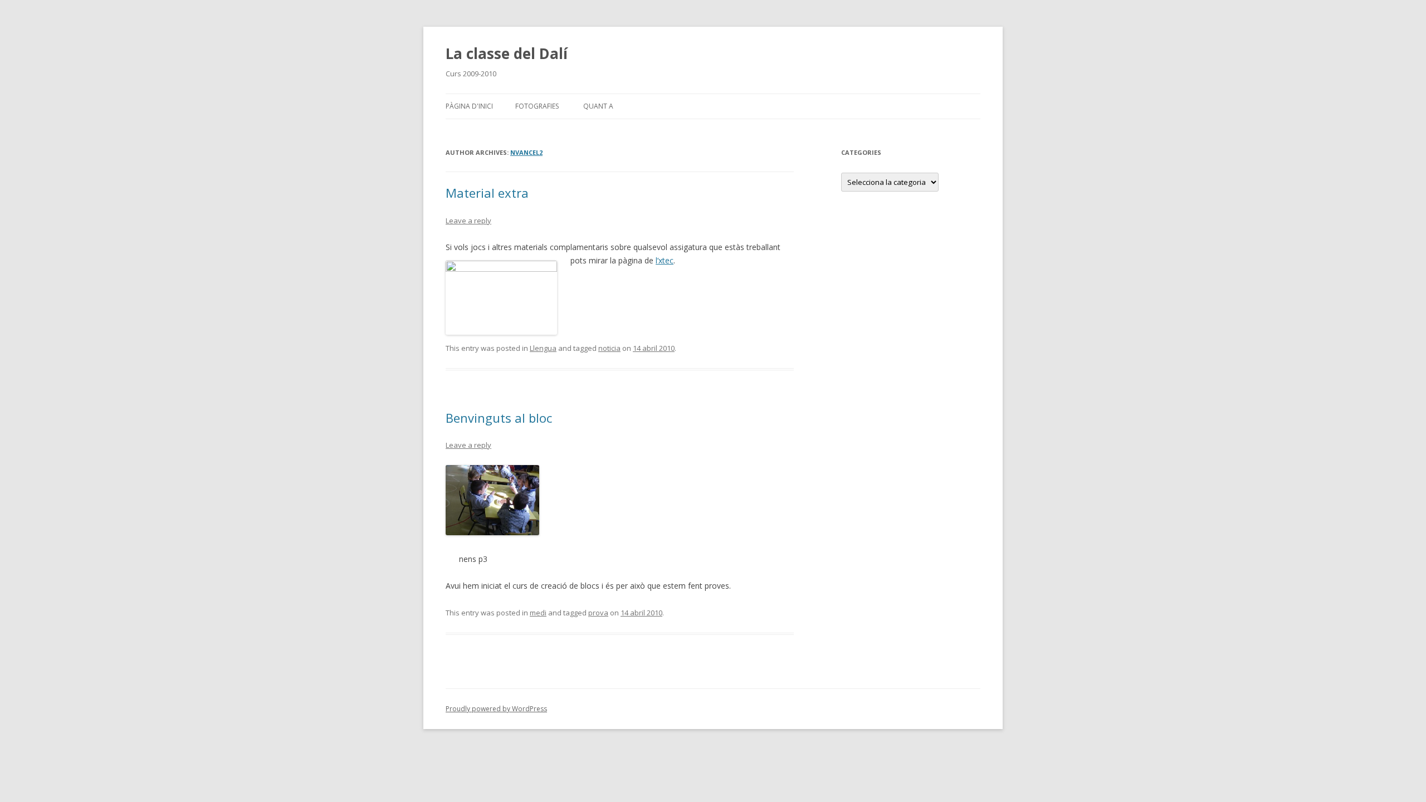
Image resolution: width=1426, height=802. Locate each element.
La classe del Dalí (507, 53)
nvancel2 (526, 152)
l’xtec (664, 260)
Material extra (487, 192)
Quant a (598, 106)
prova (598, 613)
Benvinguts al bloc (499, 417)
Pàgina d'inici (469, 106)
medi (538, 613)
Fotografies (537, 106)
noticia (609, 348)
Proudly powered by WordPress (496, 708)
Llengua (543, 348)
